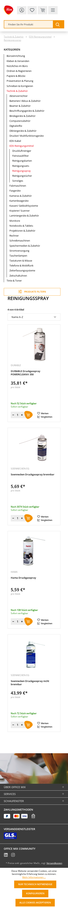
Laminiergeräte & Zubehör (24, 215)
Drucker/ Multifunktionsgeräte (26, 135)
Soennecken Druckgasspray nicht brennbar (30, 682)
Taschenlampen (18, 255)
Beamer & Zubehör (20, 105)
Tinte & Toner (14, 280)
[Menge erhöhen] (21, 415)
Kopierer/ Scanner (19, 210)
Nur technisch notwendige (35, 884)
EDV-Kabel (15, 141)
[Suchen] (58, 24)
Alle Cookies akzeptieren (35, 902)
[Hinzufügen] (28, 415)
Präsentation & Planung (20, 81)
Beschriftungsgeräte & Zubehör (26, 110)
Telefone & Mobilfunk (21, 265)
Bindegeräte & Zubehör (22, 116)
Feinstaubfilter (20, 155)
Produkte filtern (35, 291)
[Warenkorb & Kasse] (42, 10)
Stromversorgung (19, 250)
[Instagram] (13, 855)
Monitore (14, 220)
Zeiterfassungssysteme (22, 270)
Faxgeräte (15, 190)
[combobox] (28, 24)
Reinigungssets (20, 166)
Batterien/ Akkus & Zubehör (25, 101)
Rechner (14, 235)
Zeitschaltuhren (18, 275)
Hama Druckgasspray (23, 577)
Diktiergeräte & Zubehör (22, 130)
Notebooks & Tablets (21, 225)
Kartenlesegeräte (19, 200)
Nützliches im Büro (17, 66)
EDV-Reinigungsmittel (21, 146)
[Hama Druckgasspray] (34, 551)
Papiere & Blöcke (16, 76)
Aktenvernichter (18, 96)
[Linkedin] (6, 855)
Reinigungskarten (22, 160)
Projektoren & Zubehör (22, 230)
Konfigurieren (35, 893)
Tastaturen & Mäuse (20, 260)
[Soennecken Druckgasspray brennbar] (34, 447)
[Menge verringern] (13, 415)
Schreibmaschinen (19, 240)
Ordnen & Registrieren (19, 71)
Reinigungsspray (21, 170)
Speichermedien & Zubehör (24, 245)
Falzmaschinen (17, 185)
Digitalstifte (15, 126)
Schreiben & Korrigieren (20, 86)
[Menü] (53, 10)
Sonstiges (17, 180)
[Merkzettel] (32, 10)
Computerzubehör (19, 121)
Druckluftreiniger (21, 150)
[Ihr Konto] (21, 10)
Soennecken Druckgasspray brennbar (32, 474)
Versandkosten (54, 863)
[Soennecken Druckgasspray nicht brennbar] (34, 654)
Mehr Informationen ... (34, 877)
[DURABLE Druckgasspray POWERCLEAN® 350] (34, 344)
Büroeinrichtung (16, 56)
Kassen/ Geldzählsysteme (23, 205)
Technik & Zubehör (17, 91)
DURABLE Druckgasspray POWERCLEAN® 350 (25, 373)
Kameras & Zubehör (20, 195)
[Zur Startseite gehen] (8, 10)
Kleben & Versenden (18, 61)
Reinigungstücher (22, 175)
